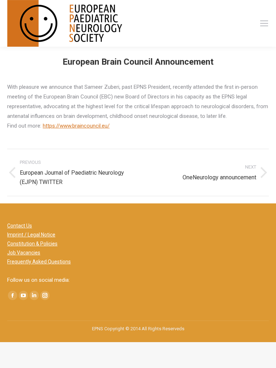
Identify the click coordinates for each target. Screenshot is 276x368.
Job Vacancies (23, 253)
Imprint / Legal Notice (31, 235)
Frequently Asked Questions (39, 261)
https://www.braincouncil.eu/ (76, 126)
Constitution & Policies (32, 244)
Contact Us (19, 226)
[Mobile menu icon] (264, 23)
